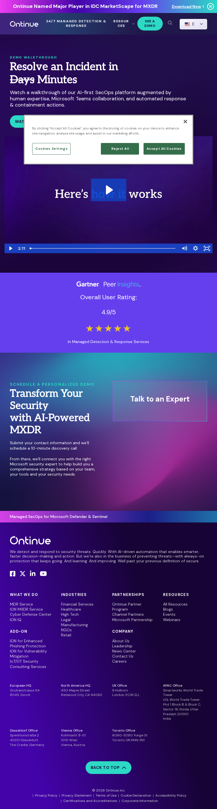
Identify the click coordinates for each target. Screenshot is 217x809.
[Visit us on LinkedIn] (32, 573)
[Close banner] (210, 6)
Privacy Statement (77, 795)
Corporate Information (139, 801)
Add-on (19, 631)
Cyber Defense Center (30, 614)
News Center (124, 651)
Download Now (186, 6)
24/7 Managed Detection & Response (76, 23)
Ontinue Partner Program (127, 607)
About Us (120, 640)
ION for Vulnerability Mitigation (28, 653)
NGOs (66, 629)
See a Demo (149, 23)
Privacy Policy (46, 795)
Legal (66, 619)
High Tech (70, 614)
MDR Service (21, 604)
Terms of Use (106, 795)
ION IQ (15, 619)
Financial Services (77, 604)
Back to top (105, 767)
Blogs (168, 609)
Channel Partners (128, 614)
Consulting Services (28, 666)
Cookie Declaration (136, 795)
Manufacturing (74, 624)
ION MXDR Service (26, 609)
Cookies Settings (51, 149)
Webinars (171, 619)
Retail (66, 634)
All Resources (175, 604)
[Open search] (170, 22)
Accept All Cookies (164, 149)
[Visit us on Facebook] (12, 573)
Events (169, 614)
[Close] (185, 122)
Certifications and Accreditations (90, 801)
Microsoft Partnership (132, 619)
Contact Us (122, 656)
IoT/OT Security (24, 661)
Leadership (122, 645)
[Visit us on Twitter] (22, 573)
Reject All (120, 149)
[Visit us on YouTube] (43, 573)
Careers (119, 661)
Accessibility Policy (170, 795)
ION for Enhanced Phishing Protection (28, 643)
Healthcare (71, 609)
